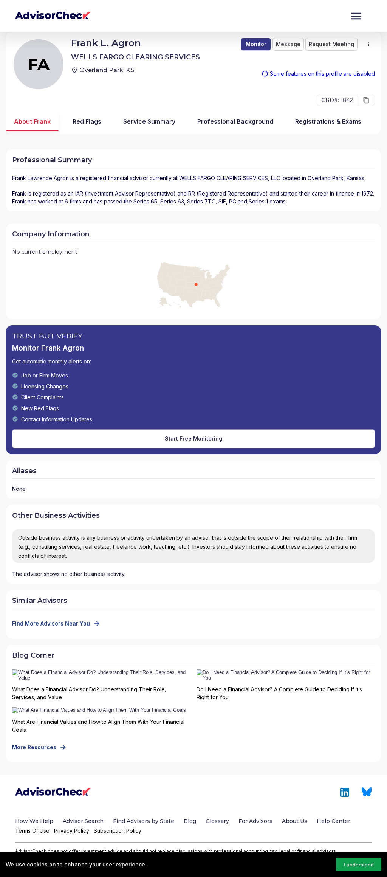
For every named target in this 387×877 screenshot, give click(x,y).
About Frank (32, 121)
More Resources (34, 747)
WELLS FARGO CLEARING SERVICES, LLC (229, 178)
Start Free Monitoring (193, 438)
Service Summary (149, 121)
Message (288, 44)
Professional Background (235, 121)
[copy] (366, 100)
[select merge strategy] (368, 44)
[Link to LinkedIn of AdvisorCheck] (345, 792)
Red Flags (87, 121)
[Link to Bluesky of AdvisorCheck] (367, 792)
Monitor (256, 44)
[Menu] (356, 16)
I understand (359, 864)
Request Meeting (331, 44)
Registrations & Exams (328, 121)
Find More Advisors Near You (51, 623)
